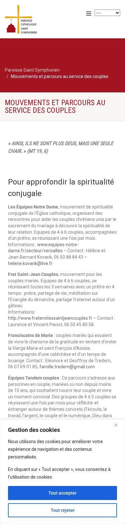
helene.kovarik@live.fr (30, 263)
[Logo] (42, 20)
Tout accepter (62, 493)
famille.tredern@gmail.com (67, 366)
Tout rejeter (63, 510)
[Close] (118, 425)
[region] (62, 471)
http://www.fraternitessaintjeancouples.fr (50, 318)
